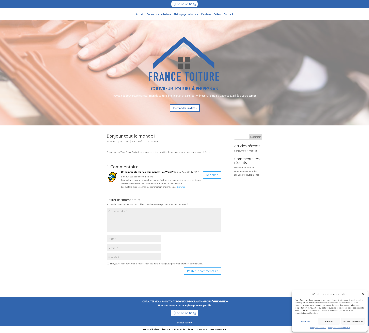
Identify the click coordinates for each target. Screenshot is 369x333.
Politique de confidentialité (339, 327)
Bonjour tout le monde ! (245, 150)
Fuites (217, 14)
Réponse (212, 175)
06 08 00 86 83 (186, 313)
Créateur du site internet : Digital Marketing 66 (206, 329)
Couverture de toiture (159, 14)
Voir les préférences (353, 321)
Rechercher (255, 136)
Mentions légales (150, 329)
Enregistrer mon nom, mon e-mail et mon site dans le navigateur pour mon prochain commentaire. (156, 263)
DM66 (113, 141)
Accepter (305, 321)
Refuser (329, 321)
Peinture (206, 14)
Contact (228, 14)
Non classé (136, 141)
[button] (363, 294)
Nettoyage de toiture (186, 14)
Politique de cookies (318, 327)
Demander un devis (184, 108)
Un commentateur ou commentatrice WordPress (149, 172)
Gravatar (181, 187)
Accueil (140, 14)
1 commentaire (151, 141)
